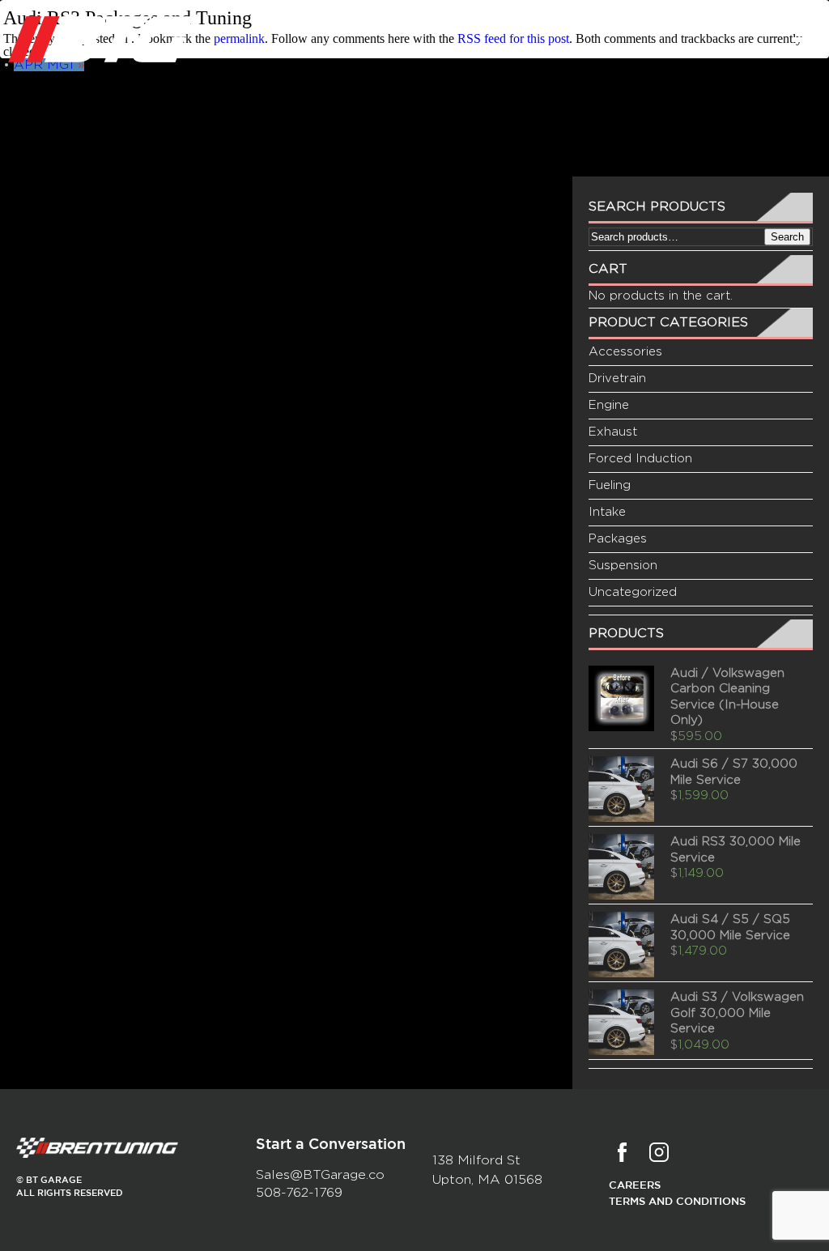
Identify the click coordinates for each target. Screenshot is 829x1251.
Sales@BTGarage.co (320, 1174)
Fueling (610, 485)
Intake (607, 512)
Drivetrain (617, 378)
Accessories (625, 352)
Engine (609, 405)
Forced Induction (640, 459)
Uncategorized (633, 592)
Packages (618, 539)
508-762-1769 (299, 1192)
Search (787, 237)
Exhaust (613, 432)
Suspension (623, 566)
